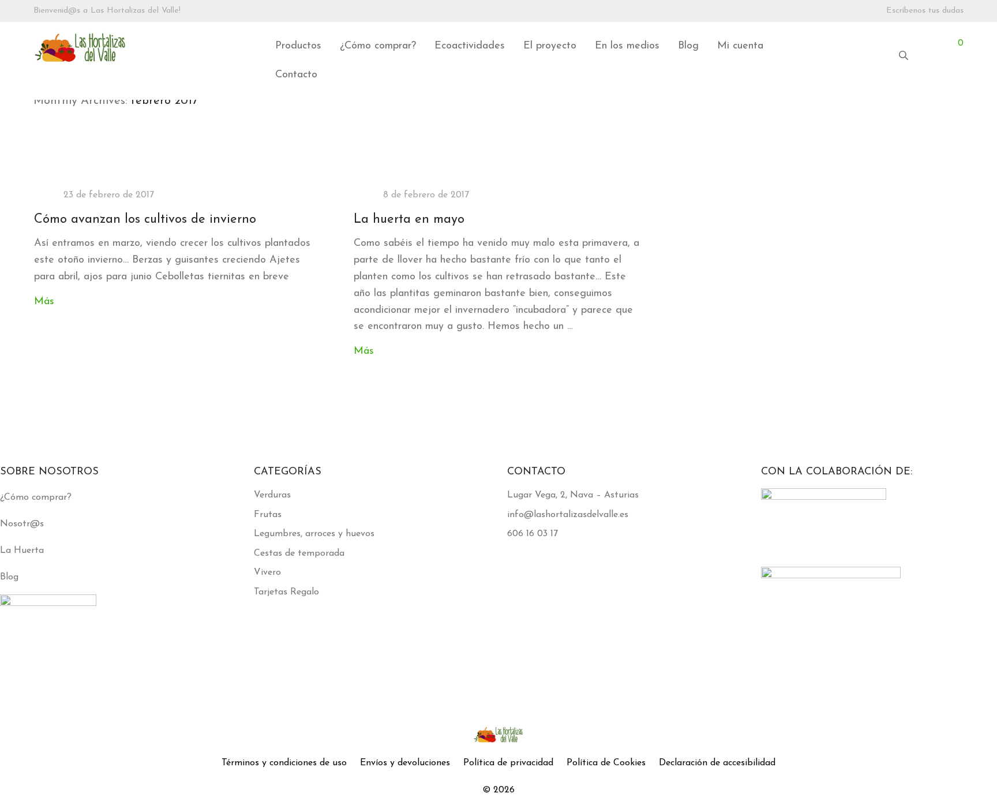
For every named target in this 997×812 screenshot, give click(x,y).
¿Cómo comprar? (378, 46)
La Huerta (22, 550)
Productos (298, 46)
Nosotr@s (22, 524)
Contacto (296, 75)
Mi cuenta (740, 46)
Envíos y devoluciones (405, 763)
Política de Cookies (606, 763)
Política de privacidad (508, 763)
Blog (688, 46)
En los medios (627, 46)
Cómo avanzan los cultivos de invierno (145, 219)
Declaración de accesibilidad (717, 763)
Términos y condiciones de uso (284, 763)
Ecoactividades (469, 46)
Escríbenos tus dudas (925, 11)
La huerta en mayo (409, 219)
